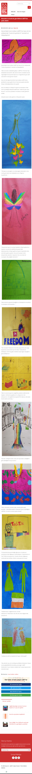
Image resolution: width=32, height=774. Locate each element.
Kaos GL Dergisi (21, 11)
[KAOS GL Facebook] (13, 758)
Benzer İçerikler (7, 701)
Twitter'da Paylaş (16, 688)
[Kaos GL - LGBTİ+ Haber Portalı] (5, 8)
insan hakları (11, 674)
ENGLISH (13, 11)
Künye (12, 14)
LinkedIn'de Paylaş (16, 691)
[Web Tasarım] (18, 771)
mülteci (16, 674)
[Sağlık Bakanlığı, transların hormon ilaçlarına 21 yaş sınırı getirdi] (5, 708)
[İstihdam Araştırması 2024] (16, 679)
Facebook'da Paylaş (16, 684)
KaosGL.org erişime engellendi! (17, 714)
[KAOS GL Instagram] (19, 758)
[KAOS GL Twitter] (16, 758)
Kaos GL (16, 28)
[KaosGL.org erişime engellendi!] (5, 716)
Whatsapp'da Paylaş (16, 695)
